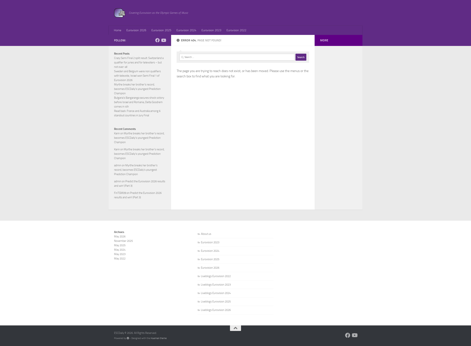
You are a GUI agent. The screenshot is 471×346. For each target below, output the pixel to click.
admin (117, 165)
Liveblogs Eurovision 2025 (216, 301)
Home (117, 30)
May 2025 (119, 245)
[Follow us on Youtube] (163, 40)
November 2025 (123, 241)
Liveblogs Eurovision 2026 (216, 310)
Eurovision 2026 (136, 30)
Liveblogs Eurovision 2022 (216, 276)
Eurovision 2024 (186, 30)
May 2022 (119, 258)
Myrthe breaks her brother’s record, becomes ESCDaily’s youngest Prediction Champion (137, 89)
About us (206, 234)
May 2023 (119, 254)
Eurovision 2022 (236, 30)
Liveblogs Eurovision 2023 (216, 284)
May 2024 (119, 249)
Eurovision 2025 (161, 30)
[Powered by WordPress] (128, 338)
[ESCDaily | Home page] (119, 12)
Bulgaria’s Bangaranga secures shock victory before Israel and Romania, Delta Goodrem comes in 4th (139, 102)
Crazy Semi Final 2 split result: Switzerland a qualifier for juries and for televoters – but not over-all (139, 62)
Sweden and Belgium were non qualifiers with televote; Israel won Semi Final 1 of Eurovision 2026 (137, 76)
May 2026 (119, 236)
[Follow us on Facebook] (157, 40)
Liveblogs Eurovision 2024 (216, 293)
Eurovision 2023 (211, 30)
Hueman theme (159, 338)
